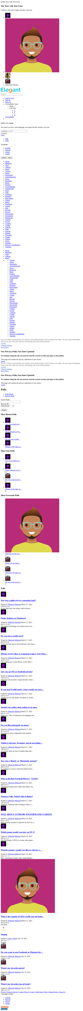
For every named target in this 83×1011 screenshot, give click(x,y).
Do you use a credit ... (12, 439)
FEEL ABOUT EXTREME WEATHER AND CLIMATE (26, 814)
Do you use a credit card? (12, 636)
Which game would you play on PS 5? (18, 832)
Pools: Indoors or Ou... (13, 432)
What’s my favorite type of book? (16, 984)
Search (4, 410)
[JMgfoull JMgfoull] (7, 15)
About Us (62, 992)
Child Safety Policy (41, 992)
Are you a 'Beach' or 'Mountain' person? (19, 761)
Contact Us (5, 1007)
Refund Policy (53, 992)
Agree (3, 361)
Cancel (4, 158)
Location (4, 131)
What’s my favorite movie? (13, 968)
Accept (3, 343)
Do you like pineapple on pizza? (15, 725)
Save (9, 158)
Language (4, 144)
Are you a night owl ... (13, 424)
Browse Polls (9, 396)
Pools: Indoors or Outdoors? (13, 618)
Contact (21, 992)
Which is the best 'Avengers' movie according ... (22, 743)
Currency (4, 133)
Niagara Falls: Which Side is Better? (17, 796)
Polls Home (9, 394)
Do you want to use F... (13, 480)
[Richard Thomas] (11, 85)
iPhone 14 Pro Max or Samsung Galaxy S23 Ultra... (24, 654)
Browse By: (5, 404)
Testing (4, 934)
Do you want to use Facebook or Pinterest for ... (22, 952)
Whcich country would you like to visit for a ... (21, 850)
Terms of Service (12, 992)
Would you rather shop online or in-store (19, 707)
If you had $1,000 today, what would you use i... (22, 689)
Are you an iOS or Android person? (17, 672)
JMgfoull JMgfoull (14, 604)
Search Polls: (5, 400)
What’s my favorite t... (12, 563)
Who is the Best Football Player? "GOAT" (20, 779)
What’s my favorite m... (13, 573)
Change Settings (6, 345)
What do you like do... (12, 554)
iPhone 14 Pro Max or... (13, 447)
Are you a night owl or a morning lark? (18, 600)
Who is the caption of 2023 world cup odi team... (22, 916)
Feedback (4, 1009)
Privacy (3, 992)
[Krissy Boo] (7, 75)
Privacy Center (29, 992)
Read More (5, 347)
